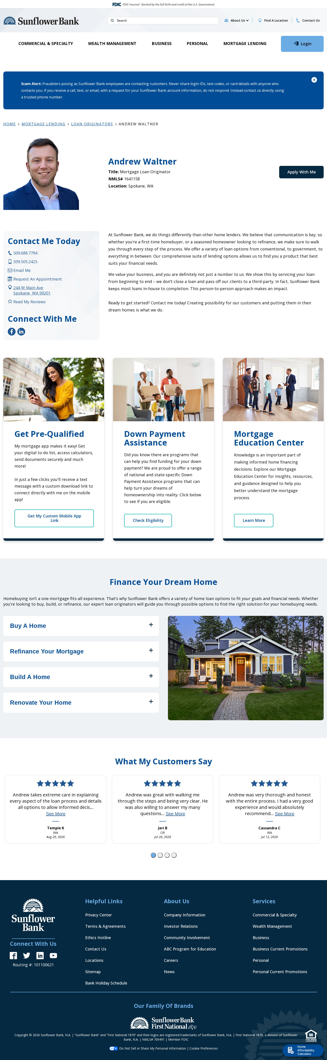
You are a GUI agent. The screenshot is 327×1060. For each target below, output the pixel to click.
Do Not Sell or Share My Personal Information (152, 1048)
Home (9, 124)
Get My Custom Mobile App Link (54, 518)
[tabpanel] (56, 809)
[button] (239, 20)
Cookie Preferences (204, 1048)
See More (55, 813)
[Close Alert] (314, 80)
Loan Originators (92, 124)
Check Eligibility (148, 520)
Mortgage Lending (43, 124)
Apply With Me (301, 172)
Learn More (254, 520)
